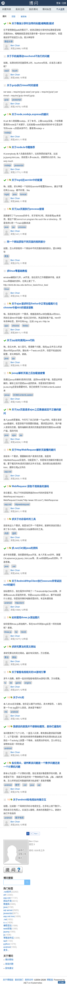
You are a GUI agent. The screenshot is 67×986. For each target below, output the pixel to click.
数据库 (9, 903)
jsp (13, 226)
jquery (9, 931)
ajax (6, 325)
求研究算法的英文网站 (24, 646)
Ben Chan (15, 45)
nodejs (7, 132)
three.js (7, 631)
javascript (16, 99)
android (8, 602)
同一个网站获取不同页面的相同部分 (26, 241)
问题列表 (6, 9)
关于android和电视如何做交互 (29, 799)
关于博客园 (8, 979)
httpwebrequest (22, 504)
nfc (5, 711)
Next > (36, 833)
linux (6, 288)
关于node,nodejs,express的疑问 (30, 114)
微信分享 (8, 41)
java (15, 194)
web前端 (10, 928)
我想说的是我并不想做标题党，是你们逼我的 (37, 726)
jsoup (7, 394)
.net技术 (10, 891)
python (9, 943)
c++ (8, 922)
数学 (17, 784)
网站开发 (10, 900)
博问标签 (46, 9)
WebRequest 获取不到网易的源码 (30, 486)
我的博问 (33, 9)
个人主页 (60, 9)
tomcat (23, 194)
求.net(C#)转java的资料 (25, 548)
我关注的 (20, 9)
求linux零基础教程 (17, 270)
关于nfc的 (18, 697)
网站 (14, 657)
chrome (15, 325)
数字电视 (19, 817)
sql (39, 784)
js (7, 934)
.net (13, 566)
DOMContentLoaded (23, 394)
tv (5, 682)
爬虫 (6, 256)
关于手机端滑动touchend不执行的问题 (28, 56)
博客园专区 (11, 937)
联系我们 (19, 979)
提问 (4, 16)
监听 (14, 533)
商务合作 (29, 979)
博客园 (50, 979)
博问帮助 (9, 959)
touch (15, 70)
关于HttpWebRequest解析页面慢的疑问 (34, 449)
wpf (8, 940)
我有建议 (9, 968)
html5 (23, 631)
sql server (11, 910)
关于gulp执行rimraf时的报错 (22, 85)
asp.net (7, 471)
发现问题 (9, 963)
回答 (13, 16)
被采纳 (23, 16)
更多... (6, 949)
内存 (6, 533)
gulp (6, 99)
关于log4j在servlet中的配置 (27, 179)
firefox (25, 325)
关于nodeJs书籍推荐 (23, 147)
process (22, 226)
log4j (6, 194)
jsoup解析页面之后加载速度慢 (28, 373)
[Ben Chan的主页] (16, 852)
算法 (6, 657)
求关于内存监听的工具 (24, 519)
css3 (6, 70)
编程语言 (10, 925)
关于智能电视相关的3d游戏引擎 (29, 672)
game (18, 682)
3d (16, 631)
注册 (64, 3)
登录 (58, 3)
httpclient (19, 602)
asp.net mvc (12, 916)
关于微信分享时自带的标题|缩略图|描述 (33, 23)
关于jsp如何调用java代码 (21, 340)
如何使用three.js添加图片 (26, 617)
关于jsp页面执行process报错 (28, 208)
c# (8, 894)
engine (28, 682)
